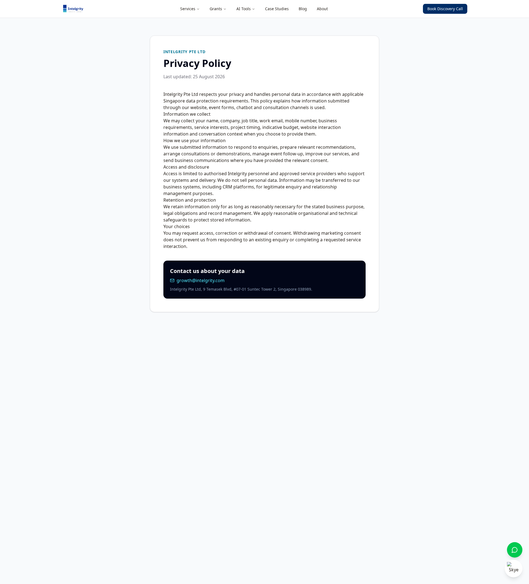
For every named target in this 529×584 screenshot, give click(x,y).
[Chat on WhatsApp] (514, 550)
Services (187, 8)
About (322, 8)
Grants (216, 8)
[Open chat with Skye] (513, 568)
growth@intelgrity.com (201, 280)
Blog (303, 8)
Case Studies (277, 8)
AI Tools (243, 8)
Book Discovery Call (445, 8)
